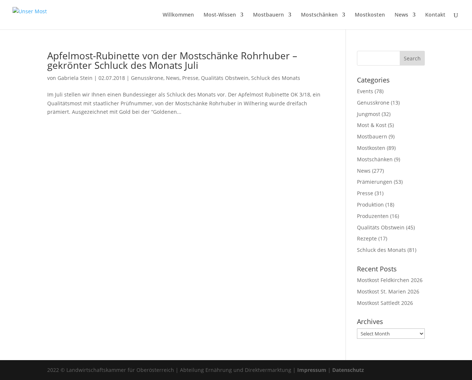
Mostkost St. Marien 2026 (388, 291)
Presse (190, 77)
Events (365, 91)
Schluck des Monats (275, 77)
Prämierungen (374, 181)
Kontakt (435, 15)
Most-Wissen (220, 15)
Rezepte (367, 238)
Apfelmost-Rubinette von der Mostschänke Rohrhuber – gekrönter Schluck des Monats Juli (172, 60)
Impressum (311, 369)
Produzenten (373, 215)
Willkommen (178, 15)
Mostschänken (319, 15)
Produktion (370, 204)
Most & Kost (371, 125)
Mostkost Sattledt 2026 (385, 302)
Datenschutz (348, 369)
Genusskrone (147, 77)
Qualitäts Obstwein (225, 77)
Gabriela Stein (75, 77)
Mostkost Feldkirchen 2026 (390, 280)
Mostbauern (268, 15)
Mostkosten (370, 15)
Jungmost (368, 113)
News (401, 15)
